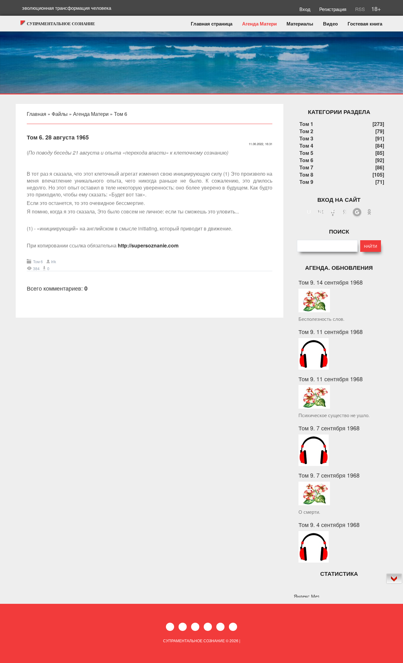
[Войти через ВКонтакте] (321, 212)
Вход (305, 9)
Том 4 (306, 145)
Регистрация (333, 9)
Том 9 (306, 181)
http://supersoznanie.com (148, 245)
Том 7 (306, 167)
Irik (53, 261)
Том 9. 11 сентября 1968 (330, 331)
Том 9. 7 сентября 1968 (329, 428)
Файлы (60, 113)
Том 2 (306, 131)
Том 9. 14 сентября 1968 (330, 282)
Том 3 (306, 138)
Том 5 (306, 152)
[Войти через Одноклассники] (369, 212)
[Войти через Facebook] (333, 212)
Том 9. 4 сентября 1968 (329, 524)
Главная (36, 113)
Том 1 (306, 124)
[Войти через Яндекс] (345, 212)
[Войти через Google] (357, 212)
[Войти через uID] (309, 212)
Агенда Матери (91, 113)
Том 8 (306, 174)
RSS (359, 9)
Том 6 (120, 113)
